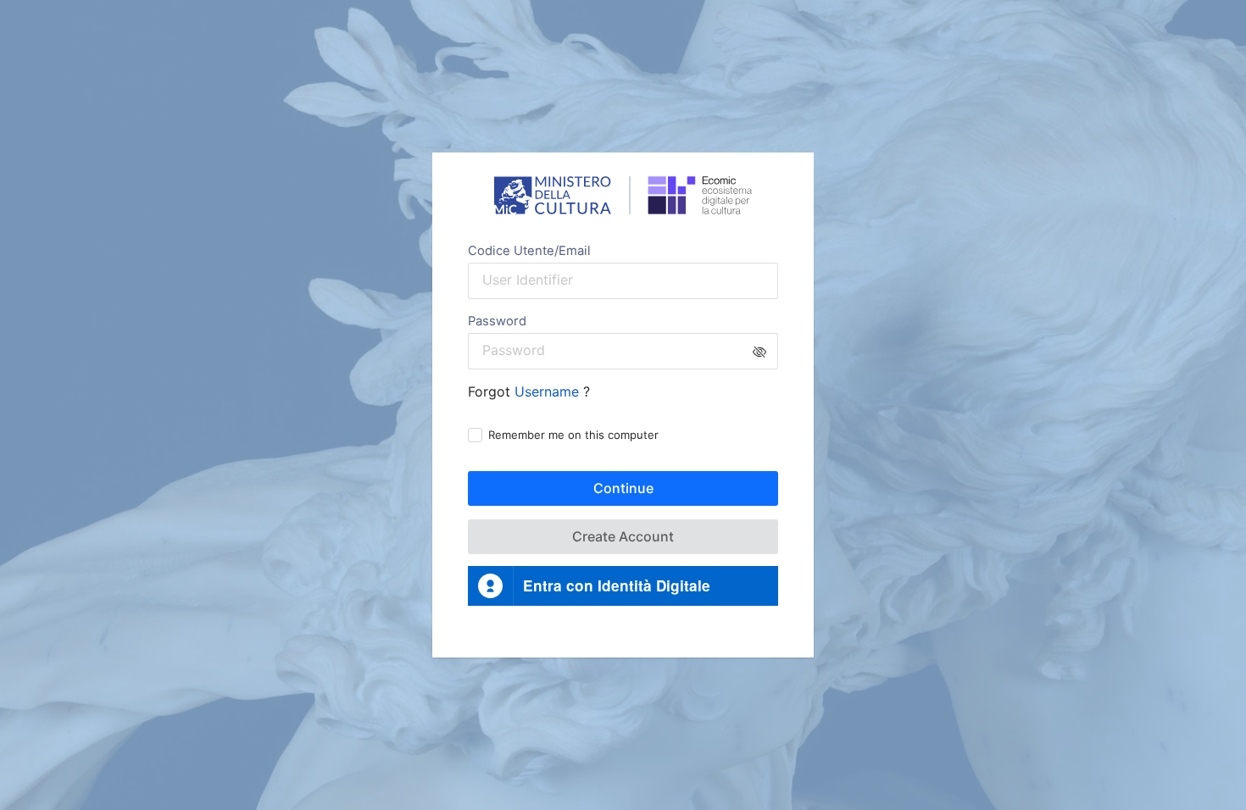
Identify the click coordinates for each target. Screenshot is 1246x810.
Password (497, 321)
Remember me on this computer (573, 434)
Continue (623, 488)
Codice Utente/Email (529, 250)
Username (549, 391)
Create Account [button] (623, 536)
